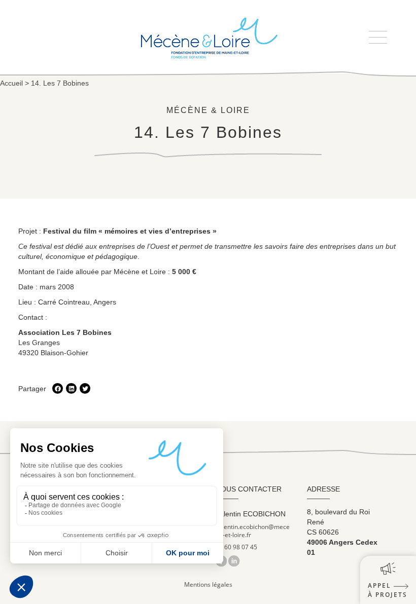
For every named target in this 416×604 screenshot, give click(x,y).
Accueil (11, 83)
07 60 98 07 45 (236, 547)
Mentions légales (208, 584)
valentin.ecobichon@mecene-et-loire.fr (253, 531)
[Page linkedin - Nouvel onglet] (233, 560)
